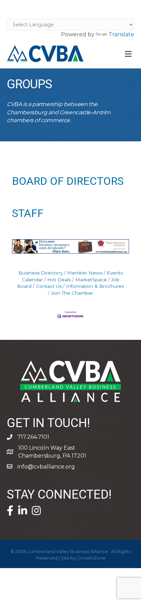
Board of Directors (68, 181)
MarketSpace (91, 279)
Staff (27, 213)
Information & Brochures (95, 286)
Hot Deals (59, 279)
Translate (121, 34)
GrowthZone (91, 558)
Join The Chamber (72, 293)
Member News (84, 272)
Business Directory (40, 272)
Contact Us (49, 286)
